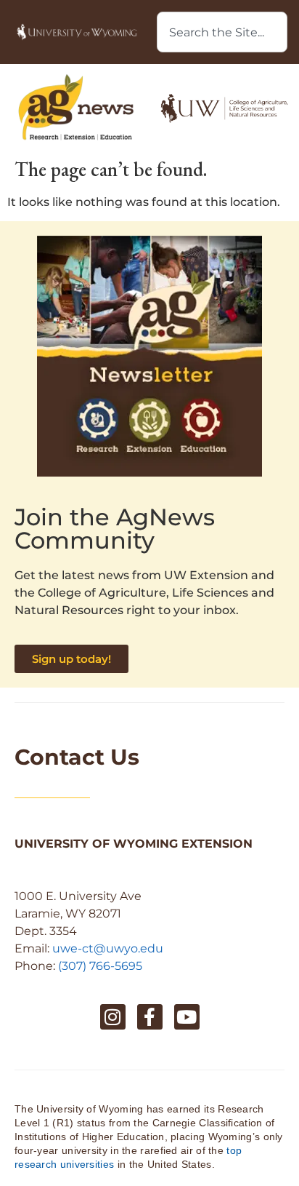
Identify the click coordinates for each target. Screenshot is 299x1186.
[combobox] (222, 32)
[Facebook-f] (150, 1017)
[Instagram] (113, 1017)
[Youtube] (187, 1017)
